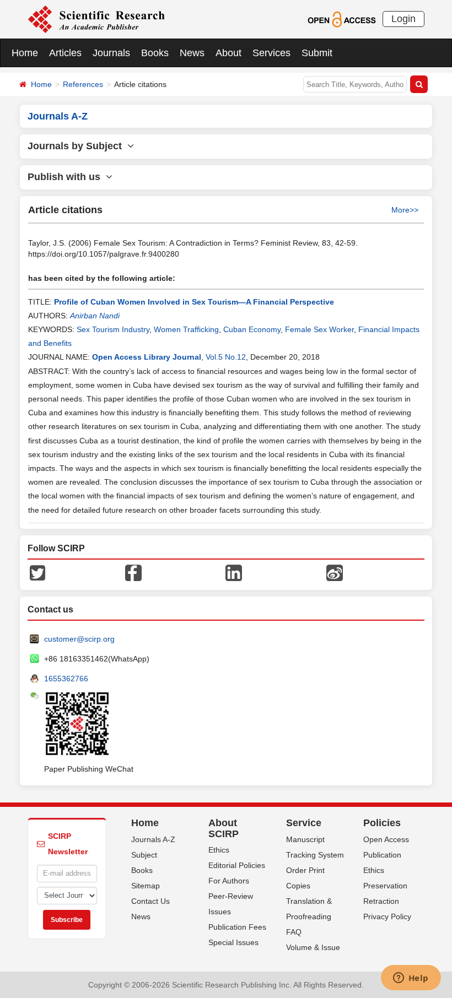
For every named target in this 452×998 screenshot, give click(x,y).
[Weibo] (334, 572)
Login (403, 18)
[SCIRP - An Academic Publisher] (96, 18)
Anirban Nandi (95, 315)
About (228, 52)
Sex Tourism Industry (113, 329)
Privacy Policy (387, 916)
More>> (404, 209)
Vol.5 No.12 (226, 356)
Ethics (218, 849)
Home (25, 52)
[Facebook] (133, 572)
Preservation (385, 885)
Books (155, 52)
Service (303, 822)
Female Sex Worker (319, 329)
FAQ (294, 932)
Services (271, 52)
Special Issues (233, 942)
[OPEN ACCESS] (341, 18)
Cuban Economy (252, 329)
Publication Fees (237, 927)
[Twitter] (37, 572)
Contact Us (150, 901)
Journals (111, 52)
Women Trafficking (186, 329)
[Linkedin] (233, 572)
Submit (317, 52)
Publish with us (67, 176)
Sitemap (145, 885)
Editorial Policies (236, 865)
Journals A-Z (153, 839)
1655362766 (66, 678)
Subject (144, 854)
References (83, 84)
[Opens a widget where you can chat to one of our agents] (410, 978)
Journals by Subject (77, 145)
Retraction (381, 901)
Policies (382, 822)
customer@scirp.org (79, 638)
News (192, 52)
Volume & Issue (313, 947)
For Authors (228, 880)
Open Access (386, 839)
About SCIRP (223, 828)
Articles (65, 52)
